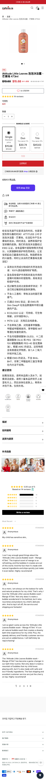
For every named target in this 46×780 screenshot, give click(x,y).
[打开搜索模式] (31, 7)
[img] (7, 528)
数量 (4, 111)
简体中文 (5, 759)
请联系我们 (20, 211)
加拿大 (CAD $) (20, 759)
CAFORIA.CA (16, 762)
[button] (8, 96)
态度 (8, 17)
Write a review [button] (23, 512)
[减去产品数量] (12, 116)
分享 (7, 195)
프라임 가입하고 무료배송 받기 (14, 719)
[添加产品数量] (4, 116)
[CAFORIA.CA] (7, 8)
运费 (13, 180)
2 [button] (19, 686)
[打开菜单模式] (42, 7)
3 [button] (23, 686)
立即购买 (23, 163)
